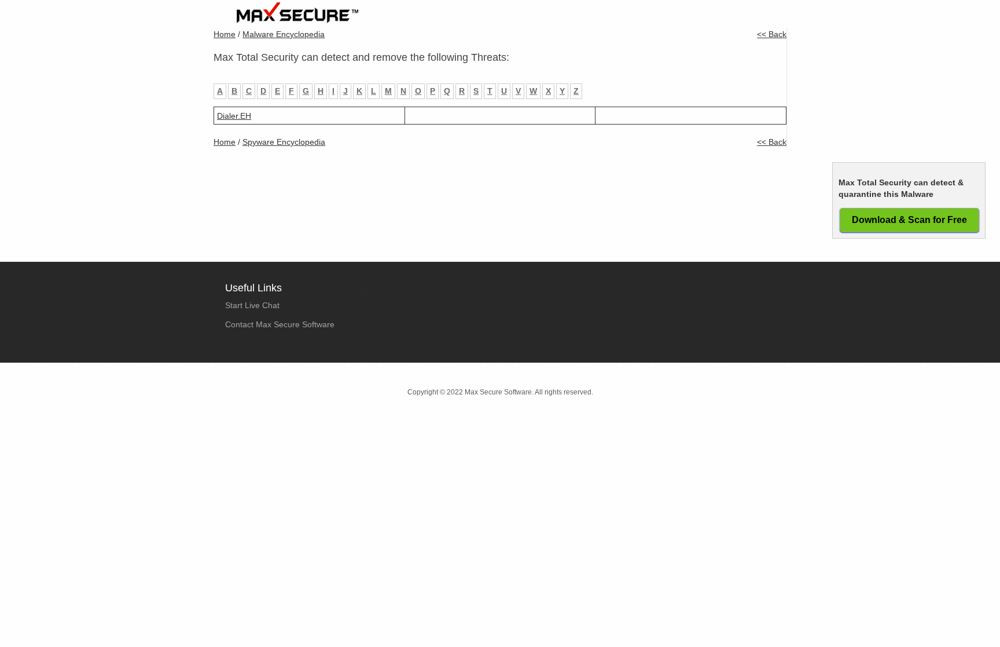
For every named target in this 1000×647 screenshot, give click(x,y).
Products (555, 18)
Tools (718, 18)
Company (669, 18)
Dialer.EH (234, 115)
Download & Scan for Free (909, 220)
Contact (762, 18)
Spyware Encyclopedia (283, 142)
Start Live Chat (252, 305)
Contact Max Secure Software (279, 324)
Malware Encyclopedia (283, 34)
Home (506, 18)
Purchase (611, 18)
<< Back (771, 34)
